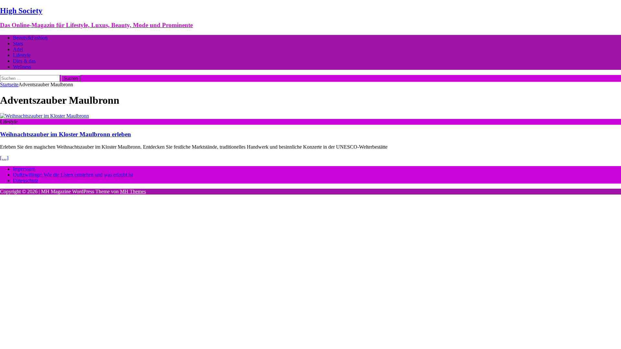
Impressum (24, 169)
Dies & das (24, 61)
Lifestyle (22, 55)
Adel (18, 49)
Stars (18, 43)
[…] (4, 158)
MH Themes (133, 191)
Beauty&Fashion (30, 37)
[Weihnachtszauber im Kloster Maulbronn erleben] (44, 116)
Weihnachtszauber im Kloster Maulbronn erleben (65, 134)
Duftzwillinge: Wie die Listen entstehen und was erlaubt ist (73, 174)
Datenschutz (25, 180)
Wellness (22, 66)
